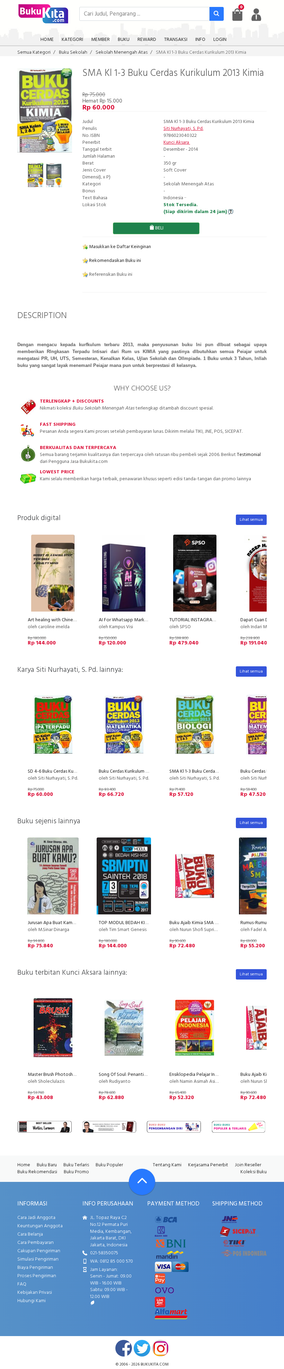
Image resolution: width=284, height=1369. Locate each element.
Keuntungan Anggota (40, 1226)
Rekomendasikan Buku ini (114, 261)
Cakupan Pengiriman (38, 1251)
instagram (160, 1348)
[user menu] (256, 14)
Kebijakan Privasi (34, 1293)
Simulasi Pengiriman (38, 1259)
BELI (158, 228)
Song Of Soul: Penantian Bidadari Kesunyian (143, 1075)
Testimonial (249, 455)
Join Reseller (248, 1165)
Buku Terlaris (76, 1165)
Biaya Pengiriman (35, 1268)
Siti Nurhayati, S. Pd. (183, 129)
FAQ (21, 1284)
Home (23, 1165)
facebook (123, 1348)
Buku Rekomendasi (37, 1172)
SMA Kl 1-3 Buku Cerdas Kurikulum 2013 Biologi (216, 771)
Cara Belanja (30, 1234)
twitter (142, 1348)
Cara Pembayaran (35, 1243)
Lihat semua (251, 519)
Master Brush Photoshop (53, 1075)
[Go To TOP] (142, 1182)
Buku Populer (109, 1165)
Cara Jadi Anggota (36, 1218)
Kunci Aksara (176, 143)
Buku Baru (47, 1165)
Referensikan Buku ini (110, 275)
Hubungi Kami (31, 1301)
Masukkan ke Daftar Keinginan (119, 247)
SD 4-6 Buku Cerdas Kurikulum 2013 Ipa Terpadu (76, 771)
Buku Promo (76, 1172)
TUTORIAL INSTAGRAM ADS (197, 620)
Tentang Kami (167, 1165)
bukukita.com (155, 1364)
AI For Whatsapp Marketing (127, 620)
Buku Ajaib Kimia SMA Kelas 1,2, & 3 (205, 923)
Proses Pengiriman (36, 1276)
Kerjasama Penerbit (208, 1165)
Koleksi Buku (253, 1172)
